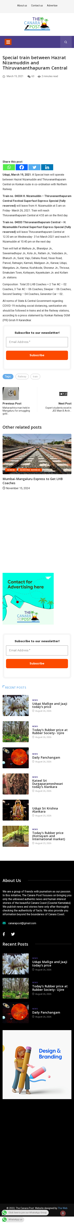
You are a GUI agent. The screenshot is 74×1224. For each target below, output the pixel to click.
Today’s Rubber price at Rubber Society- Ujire (50, 731)
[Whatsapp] (9, 167)
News (35, 700)
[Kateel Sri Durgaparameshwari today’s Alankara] (16, 783)
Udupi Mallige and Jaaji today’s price (49, 705)
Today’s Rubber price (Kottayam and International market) (48, 836)
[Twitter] (34, 167)
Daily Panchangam (46, 757)
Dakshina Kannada (30, 470)
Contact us (37, 5)
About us (22, 5)
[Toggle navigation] (8, 42)
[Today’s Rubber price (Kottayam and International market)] (16, 836)
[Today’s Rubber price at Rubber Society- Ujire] (16, 731)
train (35, 376)
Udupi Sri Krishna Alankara (45, 809)
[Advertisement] (37, 125)
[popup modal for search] (65, 42)
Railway (22, 376)
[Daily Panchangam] (16, 757)
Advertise (52, 5)
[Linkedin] (47, 167)
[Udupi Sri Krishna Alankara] (16, 810)
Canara (11, 470)
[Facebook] (22, 167)
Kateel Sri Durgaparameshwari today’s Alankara (47, 783)
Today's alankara (42, 805)
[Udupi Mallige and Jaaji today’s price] (16, 705)
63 (32, 76)
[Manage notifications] (63, 1213)
